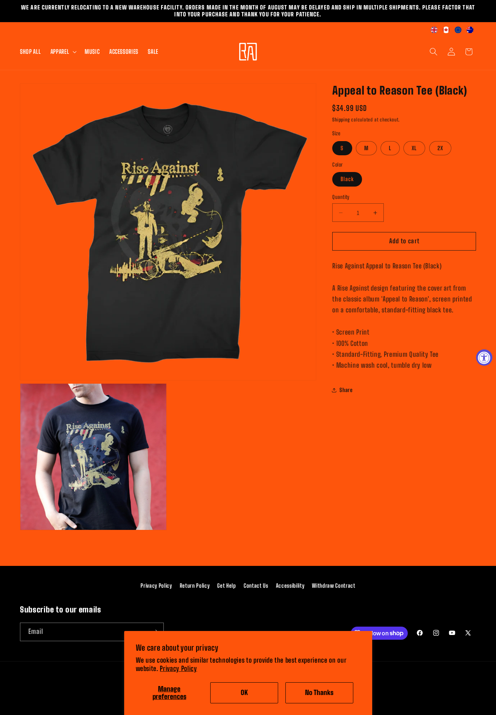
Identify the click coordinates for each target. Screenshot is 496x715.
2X (440, 148)
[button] (62, 51)
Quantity (341, 197)
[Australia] (470, 30)
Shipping (341, 120)
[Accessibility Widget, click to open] (484, 357)
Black (347, 179)
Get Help (226, 585)
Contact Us (256, 585)
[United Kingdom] (434, 30)
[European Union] (458, 30)
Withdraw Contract (333, 585)
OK (244, 692)
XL (414, 148)
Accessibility (290, 585)
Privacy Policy (178, 668)
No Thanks (319, 692)
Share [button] (346, 390)
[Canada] (446, 30)
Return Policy (195, 585)
